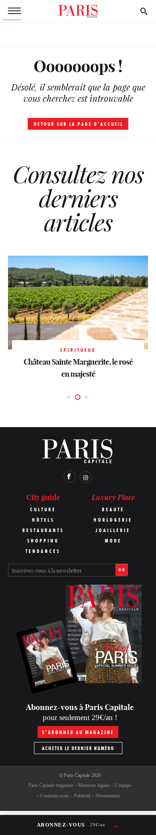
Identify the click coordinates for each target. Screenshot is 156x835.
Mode (113, 541)
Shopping (43, 541)
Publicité (82, 796)
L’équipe (123, 785)
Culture (43, 509)
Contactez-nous (54, 796)
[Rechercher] (144, 11)
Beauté (113, 509)
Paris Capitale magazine (50, 785)
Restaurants (43, 530)
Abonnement (107, 796)
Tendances (43, 551)
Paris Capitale (77, 775)
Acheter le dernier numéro (78, 748)
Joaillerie (113, 530)
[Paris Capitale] (78, 11)
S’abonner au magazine (78, 732)
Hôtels (43, 520)
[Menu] (12, 11)
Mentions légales (94, 785)
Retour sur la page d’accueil (78, 124)
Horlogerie (113, 520)
